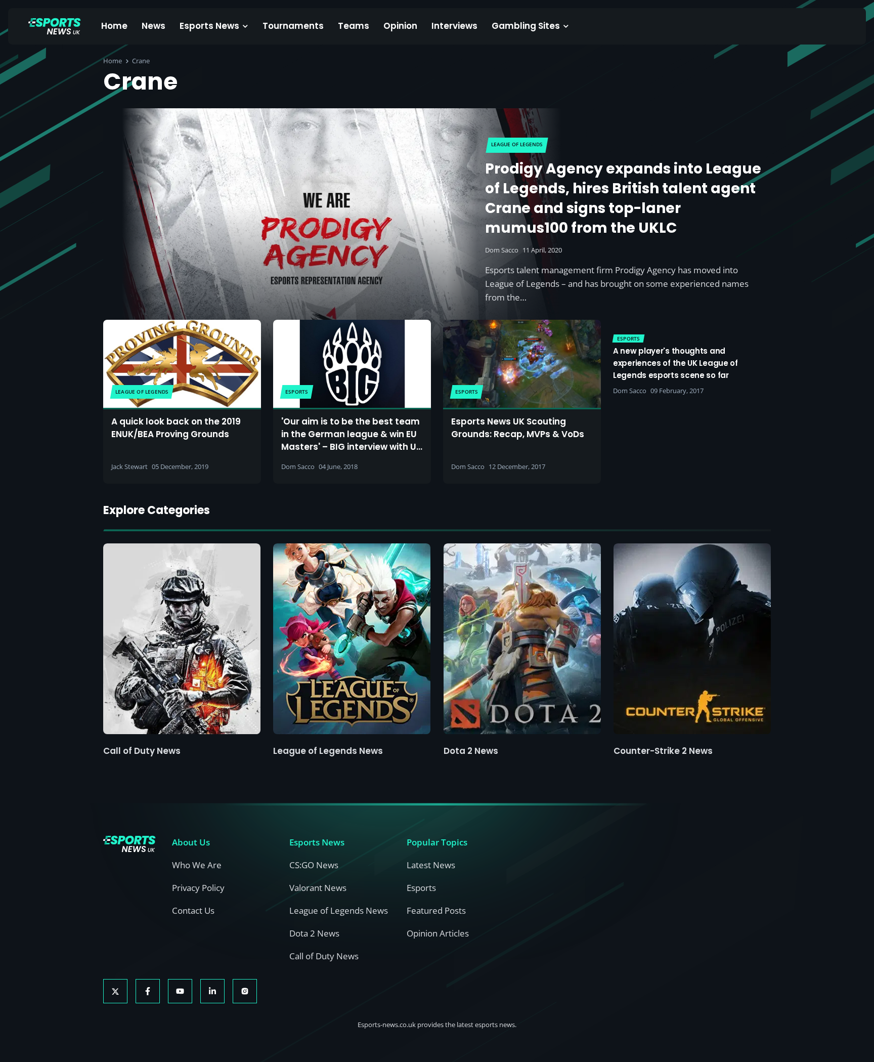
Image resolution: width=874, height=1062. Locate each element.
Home (114, 26)
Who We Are (197, 865)
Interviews (454, 26)
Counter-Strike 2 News (663, 751)
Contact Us (193, 910)
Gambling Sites (526, 26)
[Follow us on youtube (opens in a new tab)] (180, 991)
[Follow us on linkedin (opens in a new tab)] (212, 991)
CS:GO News (313, 865)
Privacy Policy (198, 888)
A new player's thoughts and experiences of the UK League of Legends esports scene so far (675, 363)
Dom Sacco (501, 249)
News (153, 26)
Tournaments (293, 26)
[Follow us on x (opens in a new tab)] (115, 991)
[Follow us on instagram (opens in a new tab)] (245, 991)
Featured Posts (436, 910)
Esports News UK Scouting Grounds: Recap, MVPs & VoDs (517, 427)
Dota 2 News (471, 751)
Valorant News (317, 888)
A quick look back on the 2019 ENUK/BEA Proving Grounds (176, 427)
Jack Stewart (129, 466)
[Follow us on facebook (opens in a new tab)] (148, 991)
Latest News (431, 865)
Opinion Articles (438, 933)
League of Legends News (328, 751)
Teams (353, 26)
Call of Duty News (142, 751)
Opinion (400, 26)
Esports (421, 888)
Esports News (209, 26)
